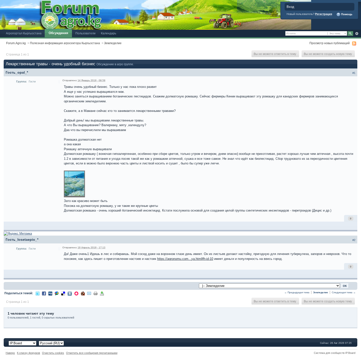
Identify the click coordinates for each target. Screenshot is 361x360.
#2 (353, 240)
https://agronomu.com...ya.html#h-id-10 (185, 259)
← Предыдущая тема (296, 292)
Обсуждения (58, 33)
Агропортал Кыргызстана (24, 33)
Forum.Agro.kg (16, 43)
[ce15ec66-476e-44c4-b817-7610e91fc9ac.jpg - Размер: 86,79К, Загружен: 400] (74, 184)
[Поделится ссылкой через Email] (89, 293)
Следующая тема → (344, 292)
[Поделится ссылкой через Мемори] (76, 293)
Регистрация (323, 14)
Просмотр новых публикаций (329, 43)
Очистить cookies (53, 352)
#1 (353, 72)
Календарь (108, 33)
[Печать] (95, 293)
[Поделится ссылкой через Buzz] (57, 293)
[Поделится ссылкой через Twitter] (38, 293)
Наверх (10, 352)
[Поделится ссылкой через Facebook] (44, 293)
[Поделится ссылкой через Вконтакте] (70, 293)
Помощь (346, 14)
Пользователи (85, 33)
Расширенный (357, 33)
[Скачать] (102, 293)
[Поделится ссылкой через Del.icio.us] (63, 293)
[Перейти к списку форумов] (155, 14)
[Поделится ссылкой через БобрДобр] (83, 293)
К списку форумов (28, 352)
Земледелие (113, 43)
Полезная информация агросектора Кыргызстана (65, 43)
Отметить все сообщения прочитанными (91, 352)
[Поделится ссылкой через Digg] (50, 293)
